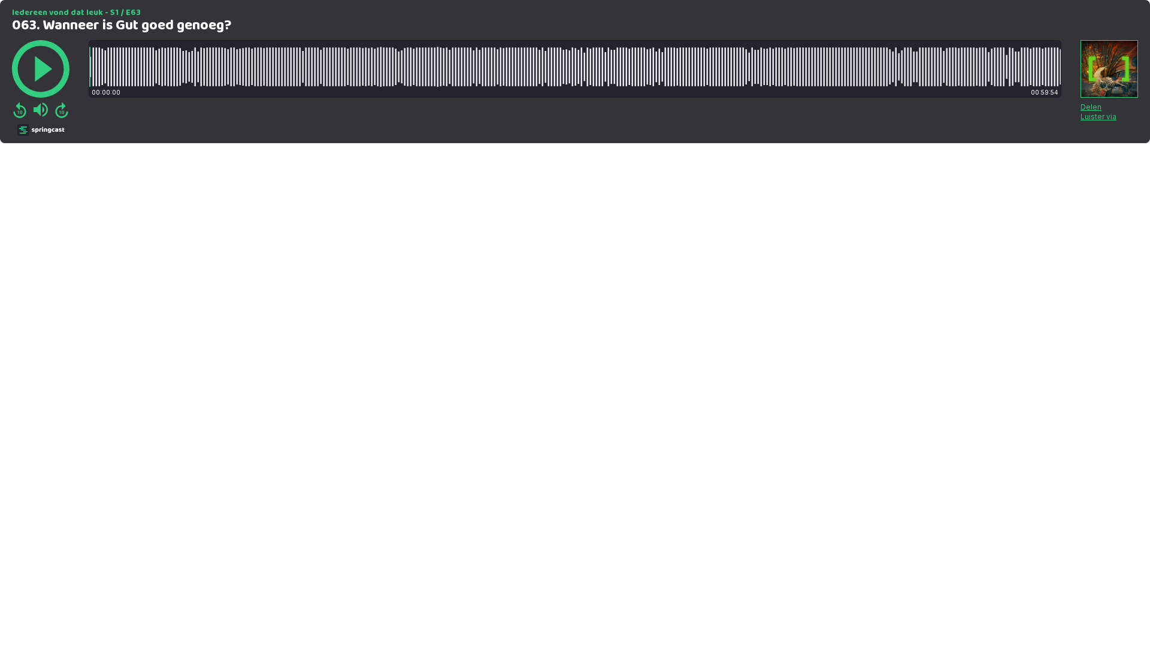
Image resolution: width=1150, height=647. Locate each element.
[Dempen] (40, 109)
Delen (1091, 106)
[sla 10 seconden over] (61, 109)
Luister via (1098, 116)
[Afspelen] (40, 69)
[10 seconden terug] (19, 109)
